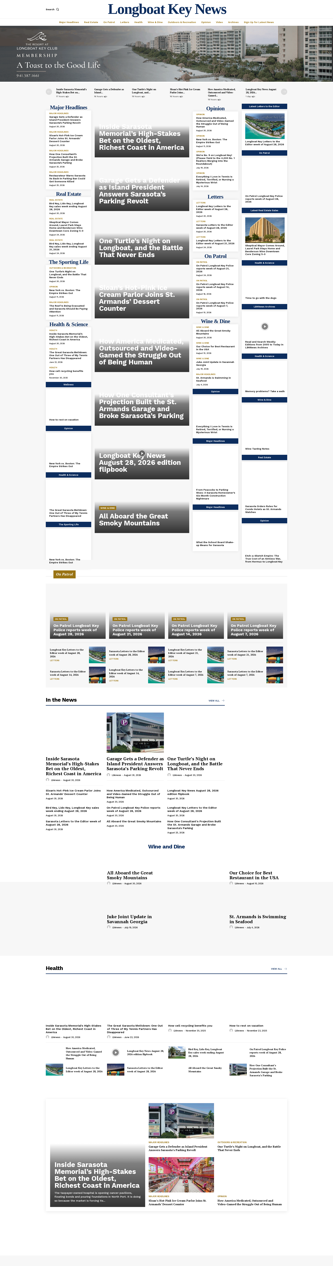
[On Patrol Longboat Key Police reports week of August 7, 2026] (255, 605)
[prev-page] (49, 92)
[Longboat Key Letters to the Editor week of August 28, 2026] (265, 126)
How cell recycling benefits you (66, 372)
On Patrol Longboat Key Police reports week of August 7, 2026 (215, 305)
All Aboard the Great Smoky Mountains (133, 519)
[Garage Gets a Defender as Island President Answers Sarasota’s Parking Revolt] (135, 733)
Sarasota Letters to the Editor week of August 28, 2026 (214, 226)
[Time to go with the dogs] (265, 283)
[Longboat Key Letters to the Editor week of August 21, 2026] (215, 655)
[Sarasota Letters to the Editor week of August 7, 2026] (274, 675)
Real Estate (56, 200)
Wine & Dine (107, 508)
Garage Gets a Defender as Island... (109, 91)
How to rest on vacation (64, 419)
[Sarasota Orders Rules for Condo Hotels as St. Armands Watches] (265, 484)
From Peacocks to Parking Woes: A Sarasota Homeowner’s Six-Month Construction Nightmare (215, 494)
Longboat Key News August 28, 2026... (261, 91)
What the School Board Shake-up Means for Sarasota (215, 544)
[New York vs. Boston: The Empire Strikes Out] (69, 448)
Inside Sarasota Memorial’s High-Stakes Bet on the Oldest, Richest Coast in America (68, 336)
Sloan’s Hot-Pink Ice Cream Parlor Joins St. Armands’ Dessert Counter (66, 138)
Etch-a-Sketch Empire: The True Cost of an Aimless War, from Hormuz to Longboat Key (264, 558)
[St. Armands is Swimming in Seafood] (197, 921)
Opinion (53, 287)
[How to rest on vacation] (69, 404)
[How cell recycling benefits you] (197, 1001)
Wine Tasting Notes (257, 448)
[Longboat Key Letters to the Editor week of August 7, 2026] (215, 675)
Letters (201, 203)
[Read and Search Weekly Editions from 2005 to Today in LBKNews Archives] (265, 326)
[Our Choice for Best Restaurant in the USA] (197, 878)
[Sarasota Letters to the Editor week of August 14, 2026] (97, 675)
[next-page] (284, 92)
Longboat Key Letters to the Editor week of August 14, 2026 (126, 673)
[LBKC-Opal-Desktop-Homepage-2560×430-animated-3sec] (166, 80)
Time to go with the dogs (260, 298)
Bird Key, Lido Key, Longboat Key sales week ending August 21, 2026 (68, 246)
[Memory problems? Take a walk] (265, 376)
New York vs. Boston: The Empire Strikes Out (64, 291)
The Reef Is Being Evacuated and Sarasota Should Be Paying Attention (68, 308)
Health (53, 330)
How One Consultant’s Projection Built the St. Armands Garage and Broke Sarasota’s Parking (66, 158)
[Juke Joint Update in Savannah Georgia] (75, 921)
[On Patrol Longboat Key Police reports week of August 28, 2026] (265, 176)
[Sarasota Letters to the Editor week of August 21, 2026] (274, 655)
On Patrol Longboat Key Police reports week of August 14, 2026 (215, 287)
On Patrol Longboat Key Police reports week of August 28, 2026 (264, 199)
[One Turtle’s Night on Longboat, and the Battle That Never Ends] (196, 733)
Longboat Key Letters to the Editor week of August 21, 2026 (215, 242)
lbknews (55, 780)
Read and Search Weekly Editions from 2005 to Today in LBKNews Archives (264, 344)
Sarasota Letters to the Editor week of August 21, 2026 (245, 653)
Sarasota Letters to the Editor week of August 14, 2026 (68, 673)
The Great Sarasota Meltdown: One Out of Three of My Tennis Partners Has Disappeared (68, 355)
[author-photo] (48, 780)
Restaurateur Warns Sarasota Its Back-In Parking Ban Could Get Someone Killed (67, 178)
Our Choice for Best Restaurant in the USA (254, 875)
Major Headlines (59, 113)
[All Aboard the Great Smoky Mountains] (75, 878)
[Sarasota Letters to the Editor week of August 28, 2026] (156, 655)
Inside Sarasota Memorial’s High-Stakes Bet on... (71, 91)
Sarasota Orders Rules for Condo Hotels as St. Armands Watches (263, 509)
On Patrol (201, 262)
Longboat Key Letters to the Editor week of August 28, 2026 (213, 209)
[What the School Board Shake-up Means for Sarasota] (216, 527)
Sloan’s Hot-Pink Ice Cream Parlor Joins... (185, 91)
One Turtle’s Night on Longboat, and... (144, 91)
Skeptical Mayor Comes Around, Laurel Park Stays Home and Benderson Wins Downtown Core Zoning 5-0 (66, 226)
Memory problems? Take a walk (265, 391)
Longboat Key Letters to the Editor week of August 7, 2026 (185, 673)
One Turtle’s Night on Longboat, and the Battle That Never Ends (67, 274)
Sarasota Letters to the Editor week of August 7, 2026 (245, 673)
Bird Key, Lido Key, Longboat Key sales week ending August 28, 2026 (68, 206)
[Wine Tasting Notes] (265, 426)
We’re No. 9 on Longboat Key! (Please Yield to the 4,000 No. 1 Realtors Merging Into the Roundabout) (215, 159)
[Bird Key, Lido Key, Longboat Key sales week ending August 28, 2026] (177, 1052)
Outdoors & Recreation (62, 268)
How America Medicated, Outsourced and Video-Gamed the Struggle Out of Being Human (141, 351)
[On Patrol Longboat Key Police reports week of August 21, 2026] (137, 605)
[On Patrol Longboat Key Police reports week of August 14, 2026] (196, 605)
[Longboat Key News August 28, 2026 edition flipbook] (142, 453)
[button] (53, 9)
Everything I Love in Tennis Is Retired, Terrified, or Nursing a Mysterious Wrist (215, 179)
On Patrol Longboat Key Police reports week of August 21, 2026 (215, 268)
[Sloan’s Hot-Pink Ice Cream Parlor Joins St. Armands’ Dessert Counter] (181, 1174)
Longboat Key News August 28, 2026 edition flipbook (140, 462)
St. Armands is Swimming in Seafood (257, 919)
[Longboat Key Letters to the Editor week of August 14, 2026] (156, 675)
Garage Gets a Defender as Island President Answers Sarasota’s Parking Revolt (66, 119)
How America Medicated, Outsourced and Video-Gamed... (222, 92)
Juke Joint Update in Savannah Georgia (129, 919)
